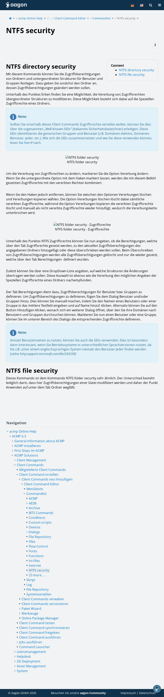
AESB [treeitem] (32, 503)
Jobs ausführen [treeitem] (30, 642)
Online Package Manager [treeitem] (40, 618)
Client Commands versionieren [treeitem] (45, 604)
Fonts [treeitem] (33, 551)
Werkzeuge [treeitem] (30, 613)
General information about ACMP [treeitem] (39, 441)
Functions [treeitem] (36, 556)
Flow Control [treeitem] (38, 546)
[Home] (10, 18)
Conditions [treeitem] (37, 517)
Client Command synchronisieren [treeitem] (44, 628)
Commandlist (101, 18)
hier (27, 142)
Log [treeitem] (29, 584)
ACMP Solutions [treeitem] (26, 455)
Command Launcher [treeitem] (34, 647)
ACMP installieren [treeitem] (27, 446)
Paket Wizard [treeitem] (31, 608)
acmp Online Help (30, 18)
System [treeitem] (22, 671)
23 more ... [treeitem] (37, 575)
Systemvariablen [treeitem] (38, 594)
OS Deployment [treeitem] (28, 661)
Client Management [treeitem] (31, 460)
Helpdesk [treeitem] (24, 656)
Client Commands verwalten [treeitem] (43, 599)
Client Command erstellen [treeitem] (38, 474)
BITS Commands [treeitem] (41, 513)
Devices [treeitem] (34, 527)
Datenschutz (147, 693)
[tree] (82, 551)
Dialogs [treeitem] (34, 532)
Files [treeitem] (32, 541)
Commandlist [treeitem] (36, 493)
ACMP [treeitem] (33, 498)
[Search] (150, 5)
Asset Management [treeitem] (31, 666)
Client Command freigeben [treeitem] (39, 632)
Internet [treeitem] (35, 565)
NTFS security (126, 18)
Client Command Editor (70, 18)
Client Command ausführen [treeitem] (40, 637)
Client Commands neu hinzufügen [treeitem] (47, 479)
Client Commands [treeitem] (30, 465)
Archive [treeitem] (34, 508)
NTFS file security (132, 74)
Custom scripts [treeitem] (40, 522)
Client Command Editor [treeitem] (41, 484)
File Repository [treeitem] (40, 537)
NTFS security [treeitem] (39, 570)
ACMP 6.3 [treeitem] (19, 436)
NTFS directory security (136, 70)
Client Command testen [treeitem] (37, 623)
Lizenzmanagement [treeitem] (31, 652)
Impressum (128, 693)
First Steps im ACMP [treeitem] (29, 450)
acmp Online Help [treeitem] (23, 431)
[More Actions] (155, 45)
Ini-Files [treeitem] (34, 561)
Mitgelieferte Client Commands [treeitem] (42, 470)
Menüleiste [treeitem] (34, 489)
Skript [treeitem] (30, 580)
